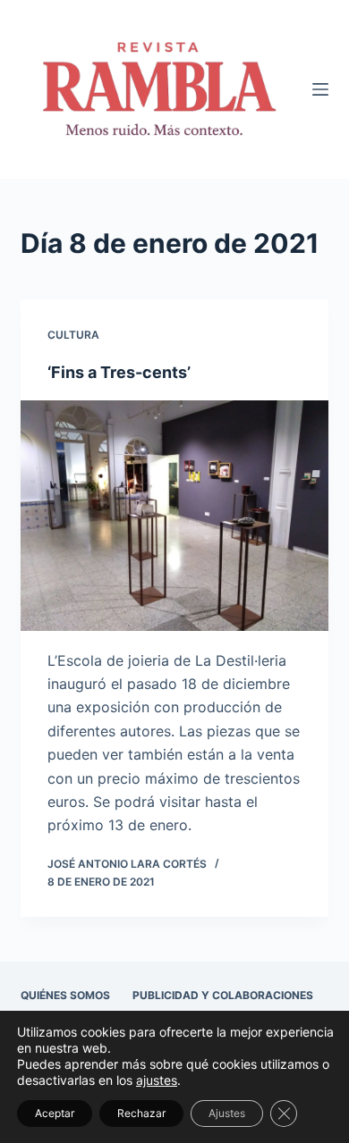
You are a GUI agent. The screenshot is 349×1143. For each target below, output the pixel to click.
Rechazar (141, 1113)
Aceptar (54, 1113)
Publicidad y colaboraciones (222, 995)
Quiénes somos (65, 995)
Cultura (73, 334)
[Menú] (320, 89)
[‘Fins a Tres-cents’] (174, 515)
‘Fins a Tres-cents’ (119, 372)
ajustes (156, 1080)
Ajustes (227, 1113)
